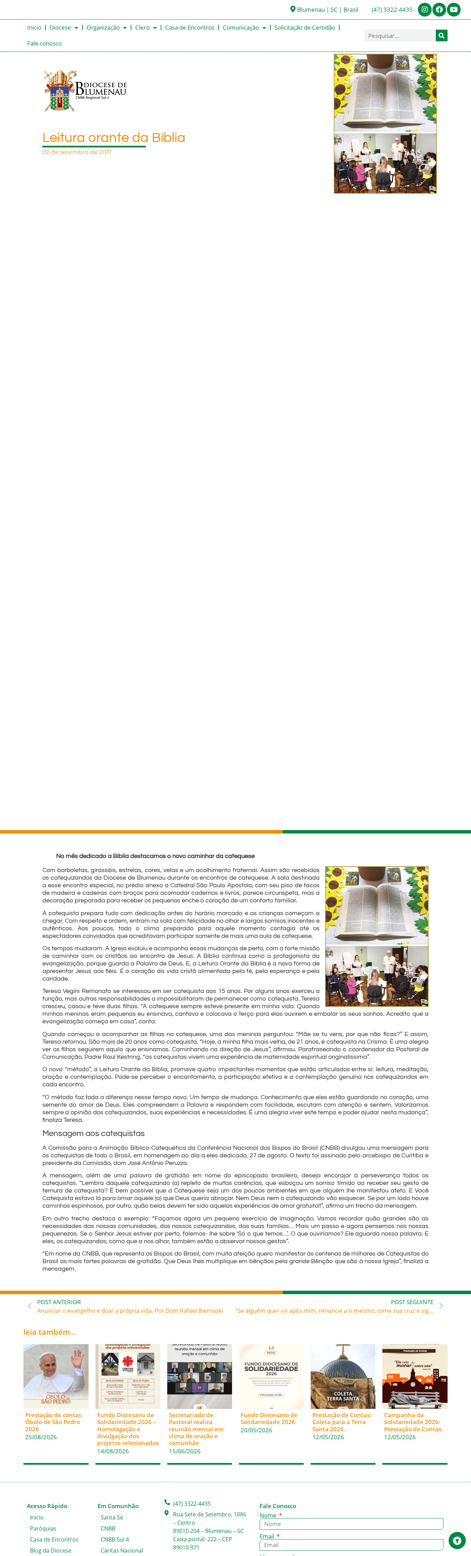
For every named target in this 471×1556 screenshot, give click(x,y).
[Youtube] (454, 10)
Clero (142, 27)
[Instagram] (425, 10)
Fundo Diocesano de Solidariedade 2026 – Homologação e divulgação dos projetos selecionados (128, 1429)
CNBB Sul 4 (115, 1539)
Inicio (34, 27)
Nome (269, 1515)
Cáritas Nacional (122, 1550)
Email (267, 1536)
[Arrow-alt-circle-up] (457, 1540)
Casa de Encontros (189, 27)
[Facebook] (439, 10)
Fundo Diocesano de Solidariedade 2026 (269, 1418)
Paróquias (43, 1528)
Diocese (60, 27)
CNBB (108, 1528)
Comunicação (241, 27)
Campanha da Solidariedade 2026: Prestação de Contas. (413, 1422)
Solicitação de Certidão (304, 27)
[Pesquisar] (442, 35)
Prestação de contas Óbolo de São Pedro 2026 (53, 1422)
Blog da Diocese (50, 1550)
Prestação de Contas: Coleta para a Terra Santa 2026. (341, 1422)
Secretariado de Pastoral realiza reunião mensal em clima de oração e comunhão (196, 1429)
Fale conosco (44, 43)
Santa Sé (112, 1517)
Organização (103, 27)
